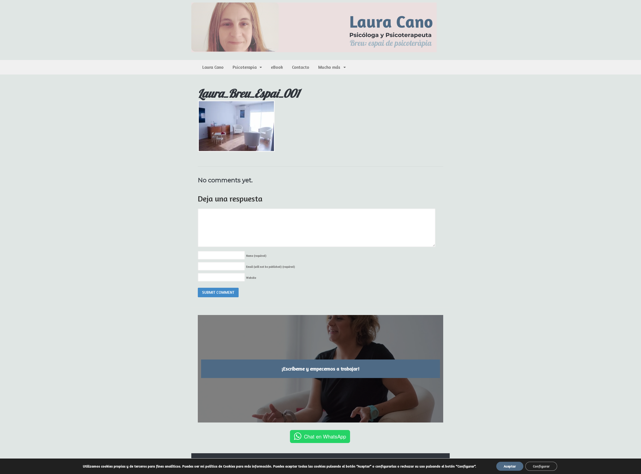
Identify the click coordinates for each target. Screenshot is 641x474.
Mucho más (329, 67)
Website (251, 278)
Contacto (300, 67)
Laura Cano (213, 67)
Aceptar (510, 466)
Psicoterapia (245, 67)
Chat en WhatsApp (325, 436)
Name (256, 256)
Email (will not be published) (270, 266)
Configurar (541, 466)
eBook (277, 67)
